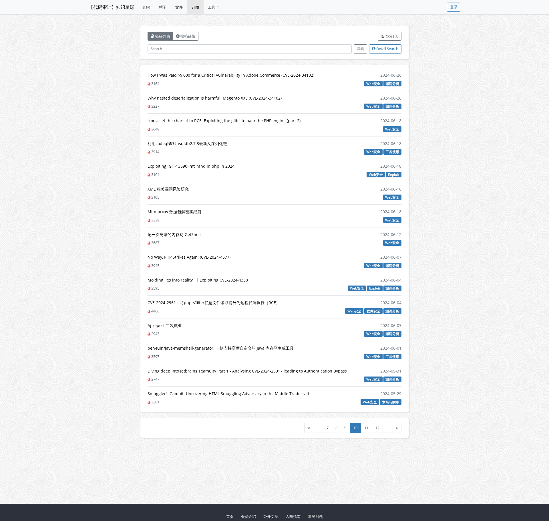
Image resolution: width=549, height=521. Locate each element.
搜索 (360, 48)
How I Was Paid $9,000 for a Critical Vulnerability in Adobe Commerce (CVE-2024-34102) (231, 75)
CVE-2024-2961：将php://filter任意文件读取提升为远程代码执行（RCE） (214, 302)
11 (366, 427)
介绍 (146, 7)
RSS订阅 (391, 36)
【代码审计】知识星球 (111, 7)
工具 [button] (212, 7)
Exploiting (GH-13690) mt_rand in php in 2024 (191, 166)
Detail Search (386, 48)
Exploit (393, 174)
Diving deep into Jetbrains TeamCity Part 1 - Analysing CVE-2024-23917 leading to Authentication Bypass (247, 371)
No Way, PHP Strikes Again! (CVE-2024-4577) (189, 257)
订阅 (195, 7)
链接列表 (162, 36)
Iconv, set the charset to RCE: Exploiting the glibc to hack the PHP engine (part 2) (224, 120)
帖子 (162, 7)
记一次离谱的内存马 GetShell (174, 234)
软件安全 (373, 311)
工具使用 (392, 151)
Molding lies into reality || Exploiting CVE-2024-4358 (198, 280)
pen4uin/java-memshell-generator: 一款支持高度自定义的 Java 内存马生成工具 (221, 348)
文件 (179, 7)
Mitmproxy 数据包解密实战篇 (174, 211)
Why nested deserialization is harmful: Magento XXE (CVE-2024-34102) (215, 98)
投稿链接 (187, 36)
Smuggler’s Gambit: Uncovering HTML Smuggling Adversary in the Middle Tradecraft (228, 393)
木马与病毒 (390, 402)
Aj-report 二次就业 (165, 325)
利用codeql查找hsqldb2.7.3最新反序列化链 (187, 143)
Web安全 (373, 83)
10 (355, 427)
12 (377, 427)
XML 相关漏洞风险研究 (168, 189)
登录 (454, 6)
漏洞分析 (392, 83)
